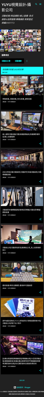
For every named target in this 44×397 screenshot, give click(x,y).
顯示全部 (4, 72)
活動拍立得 (6, 61)
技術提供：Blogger (23, 387)
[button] (40, 106)
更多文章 (22, 380)
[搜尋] (36, 4)
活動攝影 (18, 61)
